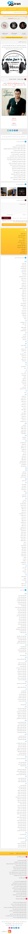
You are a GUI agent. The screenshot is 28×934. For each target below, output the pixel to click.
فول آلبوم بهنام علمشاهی (21, 643)
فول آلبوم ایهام (23, 632)
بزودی (24, 238)
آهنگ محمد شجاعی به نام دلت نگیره (18, 152)
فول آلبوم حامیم (23, 666)
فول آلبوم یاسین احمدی (21, 843)
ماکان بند (24, 500)
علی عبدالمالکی (23, 447)
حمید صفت (24, 357)
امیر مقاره (24, 300)
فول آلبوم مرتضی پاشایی (21, 812)
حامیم (25, 352)
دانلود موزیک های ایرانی (10, 925)
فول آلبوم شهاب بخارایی (21, 725)
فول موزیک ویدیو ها (21, 247)
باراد (25, 325)
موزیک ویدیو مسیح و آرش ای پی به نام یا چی (18, 914)
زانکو (25, 392)
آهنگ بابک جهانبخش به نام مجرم (18, 168)
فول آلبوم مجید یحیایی (22, 795)
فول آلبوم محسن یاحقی (21, 800)
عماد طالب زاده (23, 466)
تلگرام (10, 130)
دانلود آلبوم (23, 233)
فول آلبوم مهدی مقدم (22, 823)
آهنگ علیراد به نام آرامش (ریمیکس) (18, 174)
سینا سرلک (24, 419)
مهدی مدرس (23, 550)
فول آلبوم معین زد (22, 818)
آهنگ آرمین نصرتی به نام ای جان (18, 170)
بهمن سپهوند (23, 327)
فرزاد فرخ (24, 472)
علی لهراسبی (23, 449)
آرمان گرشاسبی (23, 268)
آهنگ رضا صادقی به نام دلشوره (19, 179)
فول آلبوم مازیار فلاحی (22, 787)
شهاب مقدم (24, 430)
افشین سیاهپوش (23, 288)
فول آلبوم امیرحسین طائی (21, 615)
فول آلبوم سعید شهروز (22, 713)
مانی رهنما (24, 502)
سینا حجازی (24, 416)
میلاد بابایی (24, 564)
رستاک (25, 377)
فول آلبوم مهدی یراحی (22, 825)
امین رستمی (23, 311)
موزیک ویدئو (22, 252)
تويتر (12, 130)
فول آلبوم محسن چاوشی (21, 798)
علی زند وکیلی (23, 446)
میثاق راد (24, 560)
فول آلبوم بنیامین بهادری (21, 637)
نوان (25, 569)
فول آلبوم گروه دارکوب (22, 781)
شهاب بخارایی (23, 426)
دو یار (25, 368)
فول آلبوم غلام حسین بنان (21, 758)
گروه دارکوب (24, 496)
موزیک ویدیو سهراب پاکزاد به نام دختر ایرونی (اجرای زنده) (16, 915)
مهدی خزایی (24, 549)
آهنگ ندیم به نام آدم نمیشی (19, 150)
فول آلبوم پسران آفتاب (22, 650)
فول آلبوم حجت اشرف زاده (21, 668)
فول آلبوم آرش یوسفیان (21, 599)
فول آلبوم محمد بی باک (22, 805)
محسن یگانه (24, 520)
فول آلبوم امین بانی (22, 620)
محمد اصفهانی (23, 522)
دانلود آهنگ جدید (22, 9)
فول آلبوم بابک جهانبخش (21, 636)
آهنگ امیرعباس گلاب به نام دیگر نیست (17, 156)
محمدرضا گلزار (23, 530)
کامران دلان (24, 486)
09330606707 (11, 18)
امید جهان (24, 291)
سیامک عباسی (23, 414)
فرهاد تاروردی (23, 475)
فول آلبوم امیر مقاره (22, 619)
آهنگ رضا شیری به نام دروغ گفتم (18, 161)
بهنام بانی (24, 329)
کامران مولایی (23, 487)
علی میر (24, 452)
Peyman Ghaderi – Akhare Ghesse (16, 79)
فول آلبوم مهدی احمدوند (21, 820)
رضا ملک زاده (23, 382)
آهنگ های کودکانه (21, 237)
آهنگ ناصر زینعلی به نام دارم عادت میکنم (17, 163)
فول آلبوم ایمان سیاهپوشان (21, 629)
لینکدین (15, 130)
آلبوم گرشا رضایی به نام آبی (21, 893)
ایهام (25, 318)
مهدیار (25, 557)
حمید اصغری (24, 355)
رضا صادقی (24, 380)
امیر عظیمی (24, 298)
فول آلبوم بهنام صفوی (22, 641)
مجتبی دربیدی (23, 505)
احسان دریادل (23, 278)
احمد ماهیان (24, 285)
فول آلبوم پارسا (23, 646)
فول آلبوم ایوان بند (22, 630)
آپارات (9, 928)
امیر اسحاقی (24, 295)
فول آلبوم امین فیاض (22, 624)
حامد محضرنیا (23, 349)
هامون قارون (23, 576)
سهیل (25, 411)
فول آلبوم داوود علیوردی (21, 687)
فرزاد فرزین (24, 473)
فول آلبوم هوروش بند (22, 838)
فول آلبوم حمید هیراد (22, 679)
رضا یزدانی (24, 383)
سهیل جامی (24, 413)
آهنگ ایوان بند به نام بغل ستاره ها (18, 154)
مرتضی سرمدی (23, 535)
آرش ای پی (24, 263)
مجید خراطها (24, 508)
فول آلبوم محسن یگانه (22, 802)
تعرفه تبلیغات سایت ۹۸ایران (21, 853)
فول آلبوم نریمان (23, 834)
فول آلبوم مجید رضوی (22, 792)
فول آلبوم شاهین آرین (22, 722)
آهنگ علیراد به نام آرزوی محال (19, 172)
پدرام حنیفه (24, 337)
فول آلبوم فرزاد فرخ (22, 762)
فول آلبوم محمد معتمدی (21, 810)
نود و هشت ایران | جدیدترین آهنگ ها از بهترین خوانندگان (14, 3)
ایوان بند (24, 317)
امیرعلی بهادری (23, 305)
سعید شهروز (23, 401)
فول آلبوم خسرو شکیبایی (21, 683)
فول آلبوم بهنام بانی (22, 639)
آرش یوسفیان (23, 266)
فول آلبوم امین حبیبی (22, 622)
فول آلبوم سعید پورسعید (21, 711)
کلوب (8, 130)
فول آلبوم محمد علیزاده (22, 807)
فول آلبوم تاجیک (23, 655)
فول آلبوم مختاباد (23, 803)
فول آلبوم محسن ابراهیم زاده (20, 797)
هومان (25, 578)
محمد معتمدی (23, 527)
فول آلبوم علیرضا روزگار (22, 751)
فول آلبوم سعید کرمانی (22, 715)
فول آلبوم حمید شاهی (22, 674)
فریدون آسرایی (23, 477)
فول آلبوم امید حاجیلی (22, 614)
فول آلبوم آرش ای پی (22, 595)
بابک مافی (24, 324)
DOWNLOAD (14, 120)
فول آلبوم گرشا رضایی (22, 778)
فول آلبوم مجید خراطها (22, 790)
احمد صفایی (24, 283)
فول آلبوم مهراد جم (22, 829)
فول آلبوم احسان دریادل (21, 609)
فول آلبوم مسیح (23, 815)
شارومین (24, 425)
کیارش (25, 491)
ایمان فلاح (24, 315)
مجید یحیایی (23, 512)
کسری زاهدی (23, 489)
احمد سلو (24, 281)
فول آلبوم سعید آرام (22, 710)
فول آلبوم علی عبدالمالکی (21, 749)
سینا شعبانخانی (23, 421)
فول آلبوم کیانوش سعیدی (21, 774)
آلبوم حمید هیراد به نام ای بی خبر (20, 886)
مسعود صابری (23, 538)
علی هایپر (24, 454)
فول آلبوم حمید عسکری (22, 678)
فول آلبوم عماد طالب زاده (21, 754)
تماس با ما (11, 853)
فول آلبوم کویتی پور (22, 772)
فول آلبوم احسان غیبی (22, 610)
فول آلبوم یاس (23, 841)
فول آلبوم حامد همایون (22, 664)
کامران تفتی (24, 484)
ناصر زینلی (24, 567)
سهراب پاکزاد (23, 409)
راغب (25, 372)
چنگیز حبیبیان (23, 345)
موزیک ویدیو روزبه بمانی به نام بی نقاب (19, 905)
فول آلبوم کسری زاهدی (22, 769)
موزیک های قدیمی (21, 242)
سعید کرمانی (23, 404)
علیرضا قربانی (23, 464)
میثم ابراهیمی (23, 562)
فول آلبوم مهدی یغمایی (21, 827)
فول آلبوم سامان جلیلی (22, 708)
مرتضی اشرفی (23, 532)
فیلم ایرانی (23, 249)
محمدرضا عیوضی (23, 528)
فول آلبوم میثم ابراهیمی (21, 830)
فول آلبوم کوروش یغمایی (21, 771)
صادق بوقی (24, 437)
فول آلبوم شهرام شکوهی (21, 729)
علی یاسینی (24, 456)
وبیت (16, 925)
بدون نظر (3, 136)
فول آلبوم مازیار (23, 785)
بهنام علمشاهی (23, 330)
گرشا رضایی (24, 495)
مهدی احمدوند (23, 545)
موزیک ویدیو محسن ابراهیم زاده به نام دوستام (18, 910)
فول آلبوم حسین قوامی (21, 673)
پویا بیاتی (24, 339)
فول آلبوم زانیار (23, 704)
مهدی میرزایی (23, 554)
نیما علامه (24, 571)
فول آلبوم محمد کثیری (22, 808)
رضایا (25, 385)
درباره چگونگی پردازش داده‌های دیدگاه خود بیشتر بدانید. (14, 221)
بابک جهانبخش (23, 322)
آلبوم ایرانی (3, 9)
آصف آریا (24, 275)
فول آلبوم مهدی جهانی (22, 822)
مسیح (25, 542)
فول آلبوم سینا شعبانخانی (21, 718)
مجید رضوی (24, 510)
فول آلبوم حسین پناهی (22, 669)
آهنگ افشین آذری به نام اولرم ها (19, 147)
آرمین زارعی (24, 270)
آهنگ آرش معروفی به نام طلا (19, 175)
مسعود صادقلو (23, 540)
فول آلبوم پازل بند (23, 648)
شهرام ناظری (23, 433)
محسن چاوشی (23, 515)
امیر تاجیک (24, 296)
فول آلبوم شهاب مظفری (21, 727)
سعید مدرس (23, 406)
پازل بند (24, 334)
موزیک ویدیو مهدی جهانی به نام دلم (19, 917)
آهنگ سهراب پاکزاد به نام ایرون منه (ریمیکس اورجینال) (14, 148)
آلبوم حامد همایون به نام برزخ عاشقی (19, 894)
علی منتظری (24, 451)
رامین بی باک (23, 373)
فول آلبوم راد (23, 691)
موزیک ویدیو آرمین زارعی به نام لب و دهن (18, 904)
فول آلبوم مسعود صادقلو (21, 813)
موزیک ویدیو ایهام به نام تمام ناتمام (19, 912)
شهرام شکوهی (23, 431)
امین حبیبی (24, 310)
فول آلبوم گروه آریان (22, 780)
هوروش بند (24, 580)
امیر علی (24, 301)
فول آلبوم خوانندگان (21, 245)
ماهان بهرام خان (23, 503)
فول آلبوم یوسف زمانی (22, 846)
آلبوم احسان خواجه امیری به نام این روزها (18, 884)
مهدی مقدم (24, 552)
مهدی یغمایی (23, 555)
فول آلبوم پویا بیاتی (22, 651)
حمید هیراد (24, 360)
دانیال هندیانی (23, 366)
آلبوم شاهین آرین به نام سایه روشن (19, 891)
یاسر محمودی (23, 583)
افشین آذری (24, 286)
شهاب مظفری (23, 428)
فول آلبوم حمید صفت (22, 676)
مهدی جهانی (23, 547)
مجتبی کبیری (23, 507)
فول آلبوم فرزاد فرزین (22, 764)
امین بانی (24, 308)
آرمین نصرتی (23, 271)
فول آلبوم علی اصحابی (22, 744)
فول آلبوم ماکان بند (22, 788)
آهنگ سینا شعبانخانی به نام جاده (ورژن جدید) (16, 159)
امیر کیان (24, 306)
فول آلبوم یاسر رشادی (22, 845)
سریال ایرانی (22, 243)
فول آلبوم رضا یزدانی (22, 701)
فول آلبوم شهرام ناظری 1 (21, 730)
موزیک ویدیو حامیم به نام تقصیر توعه (19, 909)
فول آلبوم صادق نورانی (22, 739)
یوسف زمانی (24, 585)
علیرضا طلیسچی (23, 461)
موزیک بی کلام (22, 240)
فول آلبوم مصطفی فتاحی (21, 817)
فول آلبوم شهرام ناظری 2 (21, 732)
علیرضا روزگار (23, 459)
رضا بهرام (24, 378)
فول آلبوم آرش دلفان (22, 597)
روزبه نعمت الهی (23, 388)
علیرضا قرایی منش (22, 462)
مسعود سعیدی (23, 537)
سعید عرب (24, 403)
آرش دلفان (24, 265)
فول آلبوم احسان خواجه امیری (20, 607)
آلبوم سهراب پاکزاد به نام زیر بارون (20, 889)
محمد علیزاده (23, 525)
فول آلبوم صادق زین (22, 736)
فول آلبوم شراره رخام (22, 724)
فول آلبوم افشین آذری (22, 612)
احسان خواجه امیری (22, 276)
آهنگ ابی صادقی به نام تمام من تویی (17, 177)
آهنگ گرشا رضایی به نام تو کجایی (18, 166)
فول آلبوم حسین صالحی (21, 671)
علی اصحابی (24, 444)
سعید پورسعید (23, 399)
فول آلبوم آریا (23, 605)
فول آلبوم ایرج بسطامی (22, 627)
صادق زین (24, 439)
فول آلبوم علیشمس (22, 753)
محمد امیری (24, 523)
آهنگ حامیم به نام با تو (20, 145)
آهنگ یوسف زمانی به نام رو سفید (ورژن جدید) (16, 157)
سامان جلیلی (23, 398)
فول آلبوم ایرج (23, 625)
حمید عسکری (23, 359)
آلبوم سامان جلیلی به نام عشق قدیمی (19, 883)
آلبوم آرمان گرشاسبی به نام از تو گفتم (19, 888)
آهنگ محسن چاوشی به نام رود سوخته (17, 165)
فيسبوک (17, 130)
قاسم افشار (24, 480)
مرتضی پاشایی (23, 533)
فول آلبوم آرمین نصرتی (22, 602)
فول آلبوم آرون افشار (22, 604)
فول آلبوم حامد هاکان (22, 663)
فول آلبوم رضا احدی (22, 694)
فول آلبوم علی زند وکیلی (21, 748)
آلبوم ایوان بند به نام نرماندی (21, 896)
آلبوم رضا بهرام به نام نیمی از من (20, 881)
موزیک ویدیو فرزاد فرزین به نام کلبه (19, 902)
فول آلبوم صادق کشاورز (22, 737)
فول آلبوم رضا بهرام (22, 696)
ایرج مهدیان (24, 313)
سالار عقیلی (24, 396)
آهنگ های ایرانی (12, 9)
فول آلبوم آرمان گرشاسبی (21, 600)
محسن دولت (23, 517)
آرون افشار (24, 273)
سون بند (24, 408)
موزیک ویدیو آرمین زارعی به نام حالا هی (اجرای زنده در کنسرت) (15, 907)
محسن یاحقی (23, 518)
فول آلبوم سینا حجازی (22, 716)
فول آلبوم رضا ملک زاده (22, 699)
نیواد (25, 572)
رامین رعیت (24, 375)
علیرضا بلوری (24, 457)
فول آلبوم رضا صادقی (22, 697)
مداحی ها (23, 251)
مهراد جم (24, 559)
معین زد (24, 544)
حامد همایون (23, 350)
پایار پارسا (24, 336)
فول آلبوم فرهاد (23, 765)
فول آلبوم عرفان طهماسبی (21, 743)
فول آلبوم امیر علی (22, 617)
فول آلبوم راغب (23, 692)
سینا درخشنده (23, 418)
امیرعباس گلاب (23, 303)
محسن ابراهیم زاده (22, 513)
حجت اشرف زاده (23, 354)
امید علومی (24, 293)
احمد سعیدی (23, 280)
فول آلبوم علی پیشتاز (22, 746)
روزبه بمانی (24, 387)
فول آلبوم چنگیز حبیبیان (21, 659)
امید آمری (24, 290)
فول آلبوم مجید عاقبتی (22, 793)
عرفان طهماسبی (23, 442)
